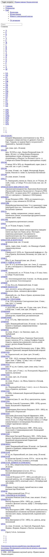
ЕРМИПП (5, 322)
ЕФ (6, 104)
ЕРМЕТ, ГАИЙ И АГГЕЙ (11, 262)
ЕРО (7, 120)
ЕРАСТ (3, 179)
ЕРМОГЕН (5, 346)
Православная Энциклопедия (26, 2)
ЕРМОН (4, 485)
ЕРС (7, 122)
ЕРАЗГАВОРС (6, 136)
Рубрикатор (10, 8)
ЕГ (6, 77)
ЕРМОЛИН (5, 469)
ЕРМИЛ (4, 293)
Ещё (7, 10)
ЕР (6, 98)
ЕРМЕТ (4, 258)
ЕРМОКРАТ (5, 444)
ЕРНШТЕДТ (6, 499)
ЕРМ (7, 116)
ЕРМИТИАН (6, 336)
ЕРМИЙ (4, 271)
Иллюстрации (15, 14)
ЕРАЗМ (4, 146)
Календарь (14, 12)
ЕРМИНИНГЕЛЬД (8, 305)
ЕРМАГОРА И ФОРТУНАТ (12, 240)
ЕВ (6, 75)
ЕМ (6, 91)
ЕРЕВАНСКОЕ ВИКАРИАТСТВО (15, 187)
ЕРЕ (7, 112)
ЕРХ (7, 124)
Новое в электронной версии (21, 16)
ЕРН (7, 118)
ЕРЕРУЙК (5, 203)
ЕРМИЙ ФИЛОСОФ (9, 287)
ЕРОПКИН (5, 518)
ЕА (6, 73)
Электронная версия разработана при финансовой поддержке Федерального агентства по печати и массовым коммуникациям (24, 548)
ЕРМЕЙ (4, 244)
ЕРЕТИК (4, 220)
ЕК (6, 87)
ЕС (6, 100)
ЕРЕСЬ (3, 211)
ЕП (6, 96)
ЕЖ (6, 81)
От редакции (15, 20)
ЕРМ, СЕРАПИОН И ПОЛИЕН (13, 495)
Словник (8, 6)
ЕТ (6, 102)
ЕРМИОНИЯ (6, 318)
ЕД (6, 79)
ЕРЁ (7, 114)
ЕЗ (6, 83)
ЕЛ (6, 89)
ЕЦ (6, 106)
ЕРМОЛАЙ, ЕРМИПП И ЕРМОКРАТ (16, 463)
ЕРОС (3, 524)
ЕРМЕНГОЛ (6, 250)
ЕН (6, 94)
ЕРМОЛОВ (5, 475)
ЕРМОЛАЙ (5, 452)
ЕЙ (6, 85)
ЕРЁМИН (5, 197)
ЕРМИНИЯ (5, 311)
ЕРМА (3, 224)
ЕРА (7, 110)
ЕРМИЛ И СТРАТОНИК (11, 299)
